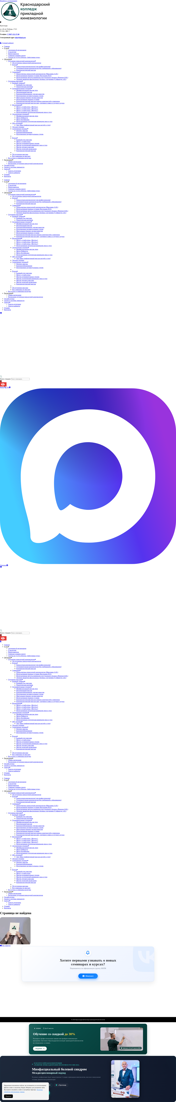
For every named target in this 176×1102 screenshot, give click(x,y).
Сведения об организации (17, 50)
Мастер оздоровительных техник (27, 143)
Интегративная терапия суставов (27, 99)
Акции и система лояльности (14, 167)
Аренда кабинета (14, 173)
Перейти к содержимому (8, 1)
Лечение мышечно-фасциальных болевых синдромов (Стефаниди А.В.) (41, 79)
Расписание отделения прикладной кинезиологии (25, 163)
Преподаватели (13, 54)
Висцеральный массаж (24, 92)
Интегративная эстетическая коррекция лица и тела (34, 121)
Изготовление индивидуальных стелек (29, 96)
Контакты (7, 176)
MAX (60, 994)
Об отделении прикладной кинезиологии (26, 63)
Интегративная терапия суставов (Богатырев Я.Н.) (34, 76)
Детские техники (18, 127)
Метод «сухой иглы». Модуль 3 (27, 110)
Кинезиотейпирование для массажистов (30, 94)
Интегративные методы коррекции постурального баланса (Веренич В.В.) (42, 77)
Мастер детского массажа (25, 147)
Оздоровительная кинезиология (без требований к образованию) (38, 68)
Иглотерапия (16, 105)
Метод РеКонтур (22, 118)
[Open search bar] (1, 377)
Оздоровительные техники (21, 88)
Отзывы (7, 174)
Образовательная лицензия (130, 999)
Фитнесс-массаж (22, 130)
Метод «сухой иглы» (23, 141)
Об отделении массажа (20, 154)
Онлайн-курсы (9, 165)
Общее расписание (14, 162)
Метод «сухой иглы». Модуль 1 (27, 107)
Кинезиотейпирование (24, 132)
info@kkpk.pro (20, 37)
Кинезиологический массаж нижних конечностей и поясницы (38, 101)
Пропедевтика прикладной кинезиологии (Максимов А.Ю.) (37, 74)
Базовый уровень (18, 83)
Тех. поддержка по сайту (67, 1004)
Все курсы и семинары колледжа (19, 158)
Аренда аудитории (14, 171)
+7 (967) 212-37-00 (13, 34)
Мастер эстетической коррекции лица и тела (31, 145)
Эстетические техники (20, 114)
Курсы (14, 65)
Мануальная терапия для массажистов (29, 98)
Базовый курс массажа (24, 85)
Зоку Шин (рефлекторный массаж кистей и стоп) (33, 125)
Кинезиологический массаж (26, 70)
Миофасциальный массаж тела (27, 90)
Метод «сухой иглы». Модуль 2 (27, 108)
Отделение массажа (15, 81)
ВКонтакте (89, 976)
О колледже (12, 52)
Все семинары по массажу (21, 156)
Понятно (8, 1096)
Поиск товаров (5, 379)
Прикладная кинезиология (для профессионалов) (33, 66)
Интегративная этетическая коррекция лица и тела (34, 112)
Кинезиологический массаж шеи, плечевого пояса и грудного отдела (40, 103)
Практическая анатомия (24, 87)
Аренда (6, 169)
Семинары (16, 72)
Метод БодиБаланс (22, 119)
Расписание (94, 997)
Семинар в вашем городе (17, 55)
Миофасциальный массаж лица (27, 116)
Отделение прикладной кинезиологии (21, 61)
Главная (7, 46)
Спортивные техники (19, 129)
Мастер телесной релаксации (26, 149)
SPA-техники (16, 123)
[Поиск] (1, 381)
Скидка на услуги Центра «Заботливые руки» (24, 57)
